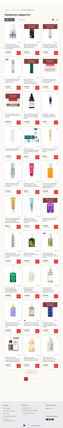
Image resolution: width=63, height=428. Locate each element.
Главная (7, 10)
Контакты (6, 413)
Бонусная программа (9, 416)
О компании (6, 408)
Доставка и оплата (9, 411)
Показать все (31, 372)
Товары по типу (15, 10)
